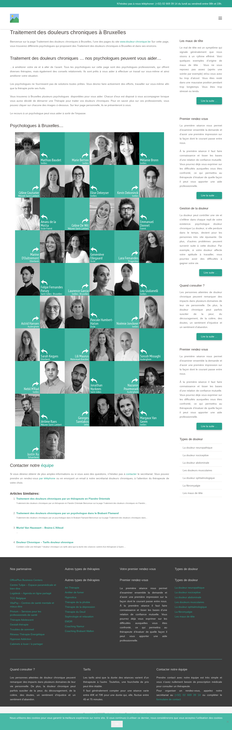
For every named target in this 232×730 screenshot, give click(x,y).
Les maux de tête (193, 493)
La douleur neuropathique (197, 447)
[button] (220, 18)
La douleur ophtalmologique (199, 477)
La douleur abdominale (196, 462)
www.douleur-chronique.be (135, 41)
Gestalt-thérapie (19, 624)
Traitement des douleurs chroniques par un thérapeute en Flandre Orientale (63, 498)
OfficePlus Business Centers (26, 580)
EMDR (68, 621)
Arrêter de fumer (74, 592)
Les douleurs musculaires (197, 470)
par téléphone (47, 478)
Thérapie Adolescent (22, 619)
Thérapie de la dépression (80, 607)
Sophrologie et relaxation (79, 616)
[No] (227, 721)
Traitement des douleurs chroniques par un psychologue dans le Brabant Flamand (67, 513)
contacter (131, 474)
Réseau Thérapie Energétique (27, 634)
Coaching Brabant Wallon (79, 631)
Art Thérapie (72, 587)
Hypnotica (70, 597)
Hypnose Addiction (20, 639)
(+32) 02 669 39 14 (166, 3)
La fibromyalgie (191, 485)
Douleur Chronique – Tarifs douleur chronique (44, 542)
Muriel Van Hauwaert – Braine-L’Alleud (39, 527)
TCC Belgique (18, 598)
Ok (117, 723)
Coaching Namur (74, 626)
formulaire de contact (168, 699)
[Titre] (14, 18)
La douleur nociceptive (196, 455)
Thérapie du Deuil (75, 611)
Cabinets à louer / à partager (26, 643)
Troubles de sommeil (22, 629)
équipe (47, 465)
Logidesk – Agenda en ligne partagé (30, 593)
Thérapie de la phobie (77, 602)
